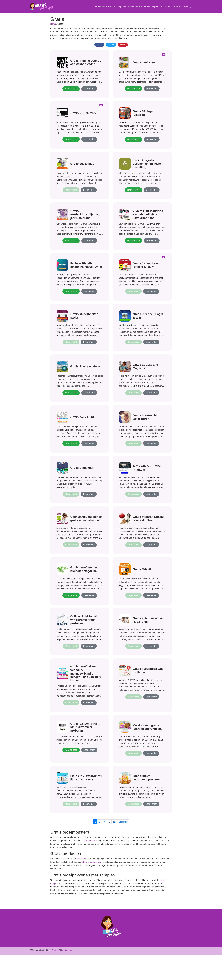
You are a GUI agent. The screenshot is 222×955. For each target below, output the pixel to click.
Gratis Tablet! (142, 569)
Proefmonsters (135, 6)
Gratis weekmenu (145, 62)
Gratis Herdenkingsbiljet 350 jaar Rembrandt (85, 214)
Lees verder (89, 88)
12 (114, 822)
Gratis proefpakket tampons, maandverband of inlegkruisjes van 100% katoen (86, 673)
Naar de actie (71, 88)
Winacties (165, 6)
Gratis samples (151, 6)
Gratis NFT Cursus (83, 113)
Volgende (123, 822)
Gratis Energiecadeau (85, 366)
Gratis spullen (119, 6)
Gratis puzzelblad (82, 163)
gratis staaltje (83, 858)
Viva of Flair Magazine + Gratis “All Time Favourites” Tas (148, 214)
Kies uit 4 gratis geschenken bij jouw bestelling (147, 164)
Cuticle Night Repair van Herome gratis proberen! (84, 620)
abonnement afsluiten (92, 862)
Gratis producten (103, 6)
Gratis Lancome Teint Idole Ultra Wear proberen (84, 727)
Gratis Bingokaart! (82, 467)
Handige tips (66, 950)
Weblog (187, 6)
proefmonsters (90, 840)
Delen (99, 45)
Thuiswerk (177, 6)
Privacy (55, 950)
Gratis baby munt (82, 417)
